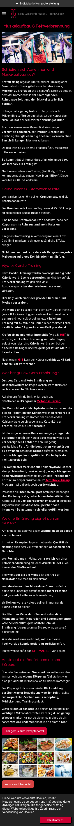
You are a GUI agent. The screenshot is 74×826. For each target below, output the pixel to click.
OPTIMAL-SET (41, 651)
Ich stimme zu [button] (55, 820)
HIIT (63, 334)
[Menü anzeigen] (4, 13)
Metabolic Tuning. (49, 401)
